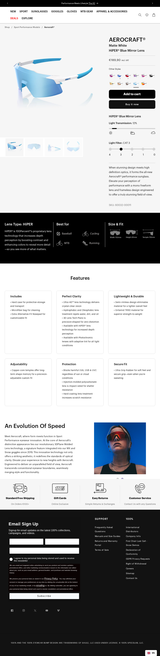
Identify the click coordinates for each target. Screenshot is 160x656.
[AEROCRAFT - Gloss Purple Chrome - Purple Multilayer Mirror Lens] (144, 76)
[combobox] (151, 653)
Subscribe (44, 596)
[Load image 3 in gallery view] (54, 147)
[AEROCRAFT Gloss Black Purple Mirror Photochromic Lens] (136, 76)
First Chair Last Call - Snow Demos (136, 543)
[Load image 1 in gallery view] (14, 147)
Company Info (133, 536)
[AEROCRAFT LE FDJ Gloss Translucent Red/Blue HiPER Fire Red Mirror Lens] (128, 76)
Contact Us (132, 578)
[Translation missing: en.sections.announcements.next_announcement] (152, 3)
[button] (13, 12)
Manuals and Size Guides (107, 536)
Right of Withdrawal (136, 564)
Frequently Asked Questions (104, 529)
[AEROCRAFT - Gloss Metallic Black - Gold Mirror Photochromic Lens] (112, 84)
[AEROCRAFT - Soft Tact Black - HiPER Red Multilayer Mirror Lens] (144, 84)
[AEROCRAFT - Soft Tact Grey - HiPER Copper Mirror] (120, 84)
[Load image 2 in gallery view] (34, 147)
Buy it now (132, 104)
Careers (130, 569)
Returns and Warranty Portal (106, 543)
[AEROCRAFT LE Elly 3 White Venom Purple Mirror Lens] (112, 76)
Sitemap (130, 573)
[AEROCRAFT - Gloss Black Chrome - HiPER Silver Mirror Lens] (128, 84)
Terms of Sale (102, 550)
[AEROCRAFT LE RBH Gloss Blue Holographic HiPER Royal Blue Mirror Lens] (120, 76)
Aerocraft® (49, 27)
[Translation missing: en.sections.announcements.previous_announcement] (7, 3)
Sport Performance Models (27, 27)
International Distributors (132, 529)
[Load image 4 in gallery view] (73, 147)
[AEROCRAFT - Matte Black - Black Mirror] (152, 76)
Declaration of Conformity (133, 552)
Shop (7, 27)
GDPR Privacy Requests (138, 559)
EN (153, 652)
